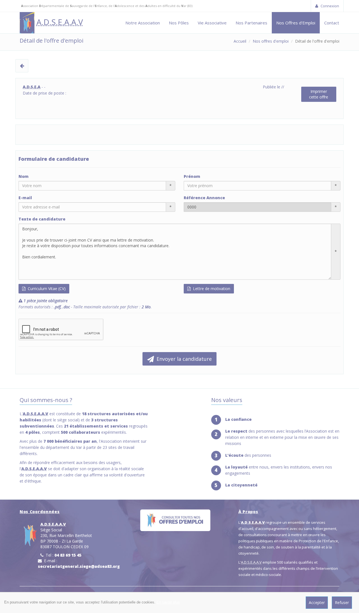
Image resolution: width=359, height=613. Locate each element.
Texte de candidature (42, 219)
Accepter (317, 602)
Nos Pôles (179, 23)
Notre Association (142, 23)
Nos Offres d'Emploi (295, 23)
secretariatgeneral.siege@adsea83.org (79, 566)
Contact (331, 23)
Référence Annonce (204, 197)
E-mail (25, 197)
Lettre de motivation (211, 288)
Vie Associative (212, 23)
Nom (24, 176)
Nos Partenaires (251, 23)
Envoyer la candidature (183, 358)
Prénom (192, 176)
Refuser (342, 602)
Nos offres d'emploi (271, 41)
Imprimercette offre (318, 94)
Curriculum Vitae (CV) (46, 288)
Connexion (329, 5)
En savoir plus (168, 602)
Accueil (240, 41)
